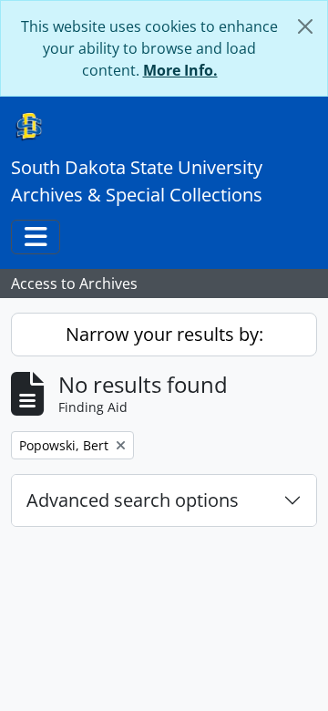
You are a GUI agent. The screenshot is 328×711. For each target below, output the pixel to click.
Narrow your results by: (164, 334)
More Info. (180, 70)
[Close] (305, 26)
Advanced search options (132, 500)
